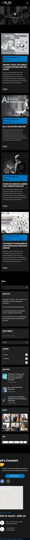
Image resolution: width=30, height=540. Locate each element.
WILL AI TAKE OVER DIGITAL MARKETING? (14, 127)
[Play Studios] (7, 3)
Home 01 (13, 17)
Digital (16, 442)
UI (21, 442)
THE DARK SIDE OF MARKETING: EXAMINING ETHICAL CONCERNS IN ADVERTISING (15, 185)
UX (9, 60)
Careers (7, 60)
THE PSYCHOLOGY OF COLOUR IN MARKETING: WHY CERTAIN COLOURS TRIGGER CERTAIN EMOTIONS (15, 246)
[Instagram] (8, 481)
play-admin (9, 57)
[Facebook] (2, 481)
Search (3, 281)
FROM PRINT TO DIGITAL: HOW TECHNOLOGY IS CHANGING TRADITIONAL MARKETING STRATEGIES (15, 67)
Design (11, 442)
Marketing (8, 122)
